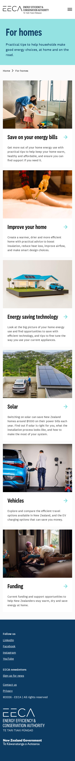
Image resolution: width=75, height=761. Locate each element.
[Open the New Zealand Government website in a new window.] (37, 742)
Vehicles (16, 500)
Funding (15, 586)
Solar (13, 406)
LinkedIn (8, 640)
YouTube (8, 658)
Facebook (9, 646)
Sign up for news (13, 675)
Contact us (10, 684)
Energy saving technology (33, 316)
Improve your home (27, 227)
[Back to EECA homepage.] (37, 719)
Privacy (8, 691)
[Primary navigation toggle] (70, 9)
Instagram (9, 652)
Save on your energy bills (33, 137)
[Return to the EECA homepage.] (26, 9)
